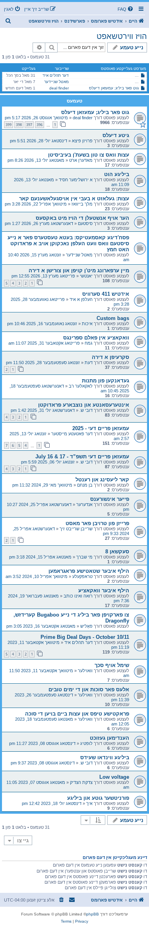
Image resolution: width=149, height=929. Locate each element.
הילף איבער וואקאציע (103, 590)
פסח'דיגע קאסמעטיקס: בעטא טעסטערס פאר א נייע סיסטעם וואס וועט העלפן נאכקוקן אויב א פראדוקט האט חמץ (68, 243)
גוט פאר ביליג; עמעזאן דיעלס (114, 88)
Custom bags (113, 318)
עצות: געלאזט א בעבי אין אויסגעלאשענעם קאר (74, 199)
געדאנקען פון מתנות (105, 381)
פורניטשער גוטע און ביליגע (98, 798)
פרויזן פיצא (82, 140)
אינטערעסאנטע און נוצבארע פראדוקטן (83, 405)
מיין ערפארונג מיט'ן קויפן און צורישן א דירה (79, 270)
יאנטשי (86, 275)
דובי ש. (86, 410)
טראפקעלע (82, 576)
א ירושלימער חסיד (76, 179)
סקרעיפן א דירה (110, 357)
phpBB (92, 914)
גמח (89, 343)
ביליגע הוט (116, 174)
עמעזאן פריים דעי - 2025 (100, 428)
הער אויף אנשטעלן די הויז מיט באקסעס (82, 218)
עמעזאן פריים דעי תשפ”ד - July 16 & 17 (82, 457)
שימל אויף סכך (112, 665)
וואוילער (85, 670)
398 (19, 124)
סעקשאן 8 (117, 552)
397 (29, 124)
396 (40, 124)
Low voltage (114, 777)
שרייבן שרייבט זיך (76, 528)
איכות (87, 323)
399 (9, 124)
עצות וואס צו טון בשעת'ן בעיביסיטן (88, 155)
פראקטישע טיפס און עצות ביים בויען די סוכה (77, 714)
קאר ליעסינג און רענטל (102, 480)
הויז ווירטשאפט (122, 36)
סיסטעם (85, 223)
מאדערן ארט (81, 160)
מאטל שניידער (56, 82)
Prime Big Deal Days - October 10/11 (85, 637)
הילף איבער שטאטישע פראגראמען (88, 571)
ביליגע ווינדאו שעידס (104, 757)
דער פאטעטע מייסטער (72, 433)
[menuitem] (126, 9)
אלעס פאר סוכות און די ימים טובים (88, 689)
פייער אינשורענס (109, 499)
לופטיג (86, 743)
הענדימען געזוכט (109, 738)
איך (89, 803)
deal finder (59, 88)
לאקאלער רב (81, 386)
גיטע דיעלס (116, 135)
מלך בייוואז (82, 204)
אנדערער (84, 504)
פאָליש (86, 626)
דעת (89, 362)
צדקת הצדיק (81, 782)
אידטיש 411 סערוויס (105, 294)
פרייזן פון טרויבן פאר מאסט (97, 523)
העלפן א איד (81, 299)
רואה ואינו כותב (78, 595)
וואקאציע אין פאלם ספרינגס (96, 338)
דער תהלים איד (56, 75)
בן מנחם (85, 485)
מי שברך (84, 557)
